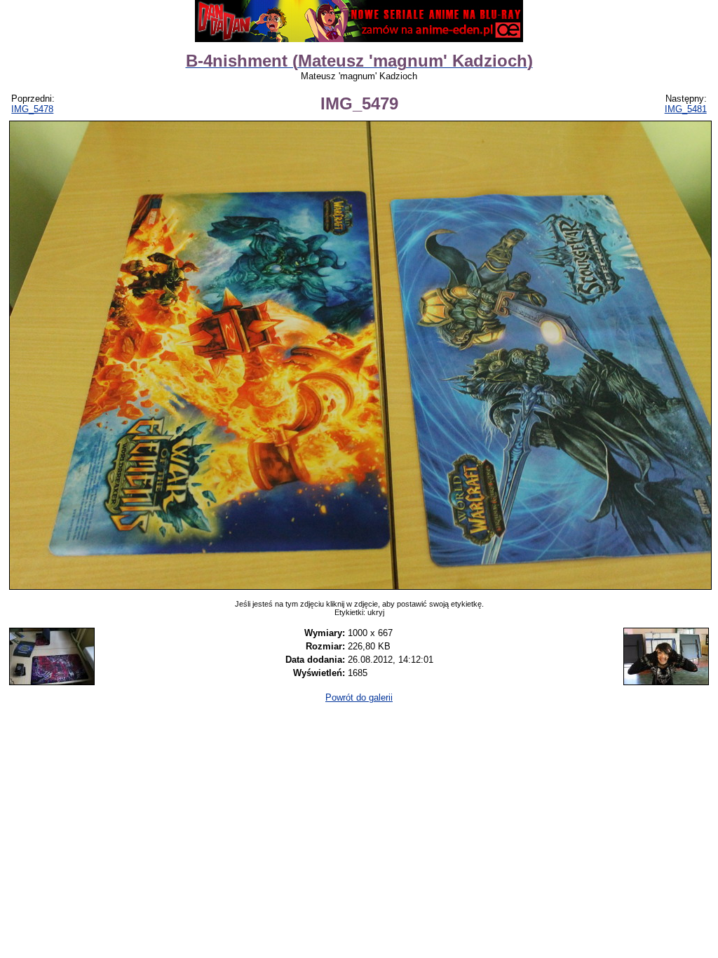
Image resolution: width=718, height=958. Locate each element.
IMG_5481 (686, 109)
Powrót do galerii (359, 697)
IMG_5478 (32, 109)
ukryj (375, 612)
